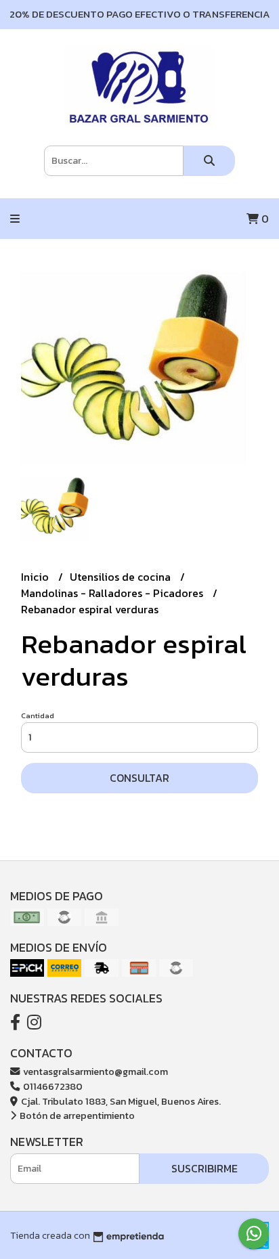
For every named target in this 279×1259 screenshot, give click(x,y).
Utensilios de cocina (121, 577)
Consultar (139, 778)
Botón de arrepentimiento (76, 1115)
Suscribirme (204, 1168)
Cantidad (37, 715)
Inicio (36, 577)
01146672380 (52, 1086)
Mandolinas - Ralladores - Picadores (113, 593)
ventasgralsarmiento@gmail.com (94, 1071)
